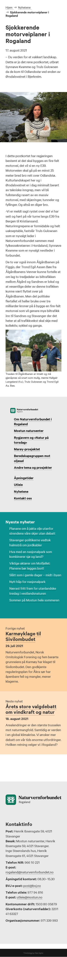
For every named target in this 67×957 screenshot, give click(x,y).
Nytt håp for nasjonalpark (27, 581)
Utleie (18, 484)
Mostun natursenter (29, 430)
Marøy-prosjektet (27, 449)
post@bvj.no (32, 885)
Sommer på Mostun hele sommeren (34, 600)
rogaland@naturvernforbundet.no (30, 872)
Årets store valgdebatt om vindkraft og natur (31, 709)
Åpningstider (24, 478)
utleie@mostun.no (29, 897)
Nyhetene (21, 491)
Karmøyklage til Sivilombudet (23, 636)
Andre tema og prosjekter (33, 467)
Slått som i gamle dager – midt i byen (35, 575)
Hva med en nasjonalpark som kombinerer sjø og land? (30, 554)
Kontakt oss (23, 498)
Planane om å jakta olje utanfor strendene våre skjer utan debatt (32, 530)
